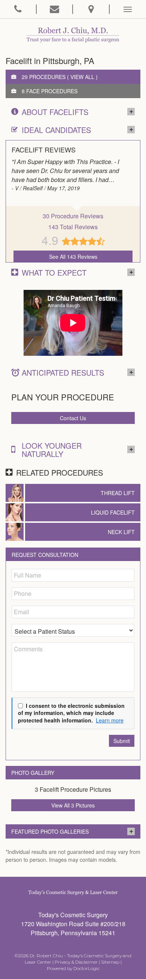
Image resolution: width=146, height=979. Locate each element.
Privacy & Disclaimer (76, 962)
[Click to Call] (18, 9)
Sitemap (110, 962)
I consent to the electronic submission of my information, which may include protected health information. (71, 713)
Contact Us (73, 418)
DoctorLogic (86, 968)
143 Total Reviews (73, 226)
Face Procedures (51, 91)
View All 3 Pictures (73, 805)
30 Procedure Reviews (73, 216)
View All (82, 77)
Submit (121, 741)
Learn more (110, 720)
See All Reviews (73, 256)
